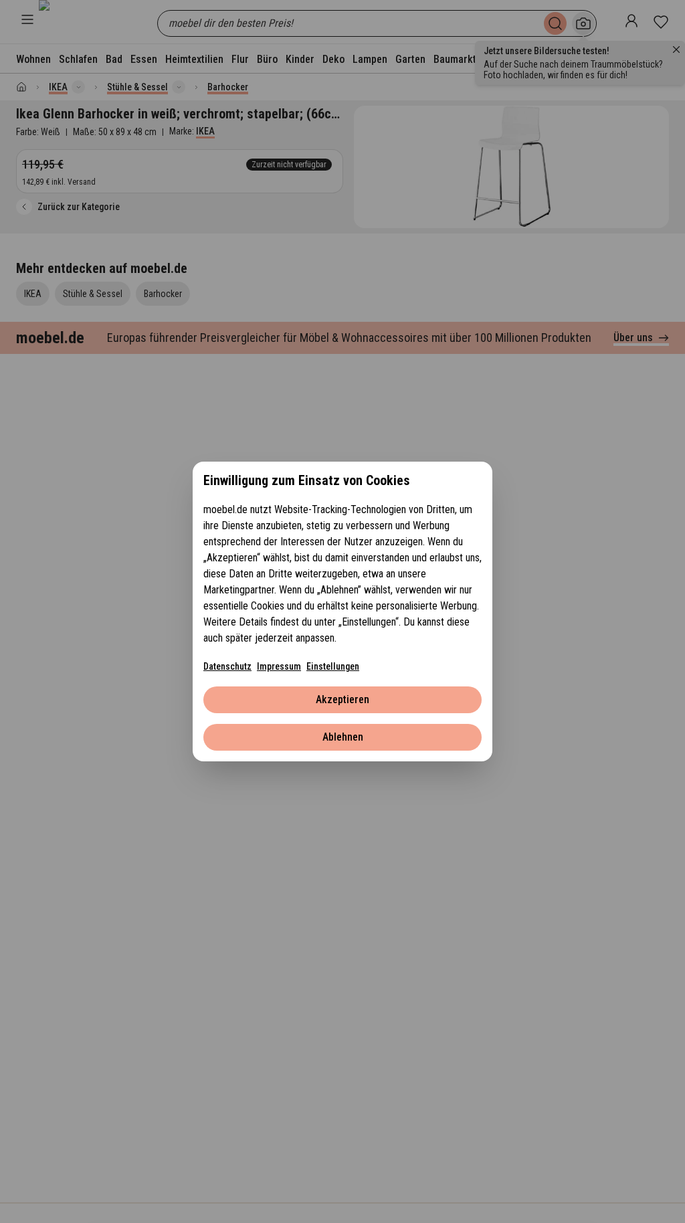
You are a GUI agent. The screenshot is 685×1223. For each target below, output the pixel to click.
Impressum (279, 666)
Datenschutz (227, 666)
